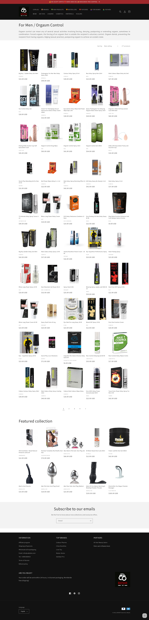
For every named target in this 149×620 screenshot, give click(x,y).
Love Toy (59, 550)
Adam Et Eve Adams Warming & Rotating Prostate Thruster (95, 487)
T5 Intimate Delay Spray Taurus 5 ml (29, 217)
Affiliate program (24, 542)
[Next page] (85, 409)
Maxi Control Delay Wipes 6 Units (118, 356)
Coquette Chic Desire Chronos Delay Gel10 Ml (74, 356)
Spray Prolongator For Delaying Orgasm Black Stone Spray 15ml (95, 109)
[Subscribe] (90, 520)
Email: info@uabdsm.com (27, 553)
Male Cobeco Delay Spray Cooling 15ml (51, 392)
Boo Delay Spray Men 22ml (94, 73)
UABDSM (118, 612)
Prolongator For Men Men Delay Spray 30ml (50, 74)
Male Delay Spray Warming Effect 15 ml (74, 182)
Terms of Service (24, 560)
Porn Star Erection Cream (116, 322)
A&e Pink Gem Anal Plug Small (50, 486)
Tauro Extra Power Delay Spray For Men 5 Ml (119, 392)
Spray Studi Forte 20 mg (48, 322)
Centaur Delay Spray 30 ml (71, 73)
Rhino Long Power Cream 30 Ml (28, 322)
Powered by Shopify (125, 612)
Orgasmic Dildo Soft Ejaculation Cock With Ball (118, 109)
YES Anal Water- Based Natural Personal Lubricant (28, 451)
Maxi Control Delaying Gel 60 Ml (95, 356)
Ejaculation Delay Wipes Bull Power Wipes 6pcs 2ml (74, 109)
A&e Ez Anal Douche (25, 486)
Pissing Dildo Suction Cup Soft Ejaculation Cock (28, 146)
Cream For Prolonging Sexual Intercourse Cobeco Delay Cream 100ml (51, 110)
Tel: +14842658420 (25, 557)
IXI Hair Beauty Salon (100, 542)
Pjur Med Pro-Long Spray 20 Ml (73, 322)
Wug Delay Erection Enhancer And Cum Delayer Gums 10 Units (119, 217)
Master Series (60, 553)
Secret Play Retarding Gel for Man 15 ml (29, 182)
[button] (120, 11)
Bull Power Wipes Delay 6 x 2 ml (50, 181)
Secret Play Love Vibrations (49, 356)
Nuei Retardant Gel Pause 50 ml (50, 287)
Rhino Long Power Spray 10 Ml (28, 287)
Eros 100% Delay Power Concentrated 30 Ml (93, 392)
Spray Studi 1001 (69, 287)
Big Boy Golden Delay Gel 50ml (28, 251)
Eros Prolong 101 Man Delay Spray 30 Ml (96, 217)
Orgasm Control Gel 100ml (94, 146)
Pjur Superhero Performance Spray (96, 251)
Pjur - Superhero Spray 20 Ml (27, 356)
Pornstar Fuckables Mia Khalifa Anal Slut (52, 451)
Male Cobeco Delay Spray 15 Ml (50, 251)
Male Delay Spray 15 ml (115, 181)
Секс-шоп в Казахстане (102, 546)
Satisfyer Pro (60, 557)
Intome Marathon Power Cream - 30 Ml (74, 252)
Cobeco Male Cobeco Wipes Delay (74, 391)
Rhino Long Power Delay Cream (50, 216)
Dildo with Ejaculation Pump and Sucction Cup (118, 146)
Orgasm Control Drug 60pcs (49, 146)
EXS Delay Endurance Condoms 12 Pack (74, 217)
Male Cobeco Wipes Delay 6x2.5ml (119, 73)
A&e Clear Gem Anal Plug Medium (74, 486)
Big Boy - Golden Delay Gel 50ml (28, 73)
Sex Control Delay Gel (25, 109)
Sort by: (99, 46)
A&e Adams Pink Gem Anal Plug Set (74, 451)
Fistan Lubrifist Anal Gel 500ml (118, 451)
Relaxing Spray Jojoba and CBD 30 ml (96, 288)
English (23, 611)
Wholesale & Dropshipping (27, 550)
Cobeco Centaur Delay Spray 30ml (29, 391)
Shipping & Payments (25, 546)
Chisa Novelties (61, 546)
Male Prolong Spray (114, 251)
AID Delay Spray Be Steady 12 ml (96, 181)
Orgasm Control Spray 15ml (72, 146)
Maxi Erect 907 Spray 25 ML (117, 287)
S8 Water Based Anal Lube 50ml (95, 451)
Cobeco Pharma (61, 542)
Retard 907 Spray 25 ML (93, 322)
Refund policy (23, 564)
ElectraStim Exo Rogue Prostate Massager (118, 487)
